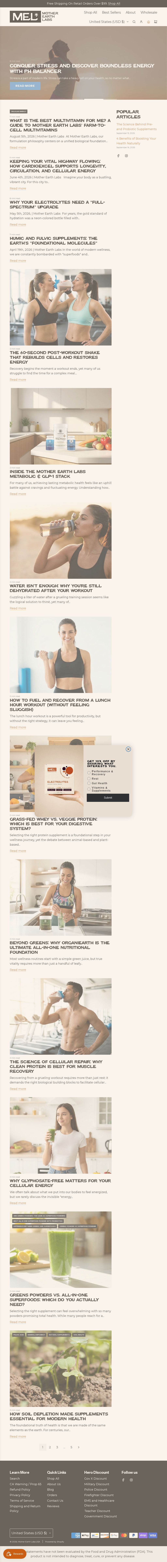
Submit (108, 797)
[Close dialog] (128, 749)
